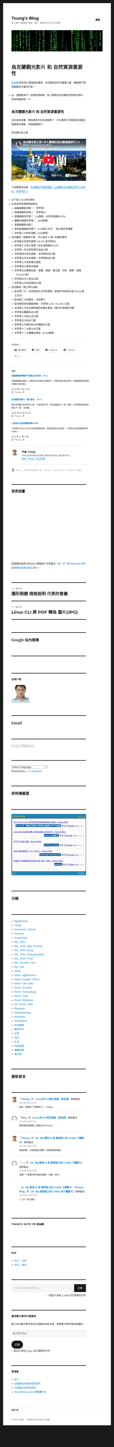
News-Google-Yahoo (26, 979)
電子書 (18, 1054)
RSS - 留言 (20, 1264)
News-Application (25, 975)
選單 (97, 19)
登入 (16, 1379)
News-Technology (25, 991)
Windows (19, 1016)
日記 (16, 1037)
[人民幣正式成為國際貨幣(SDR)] (50, 431)
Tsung (18, 470)
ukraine (70, 470)
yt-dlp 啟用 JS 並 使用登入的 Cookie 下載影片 (56, 1162)
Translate (36, 771)
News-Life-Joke (23, 983)
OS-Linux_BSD (23, 1004)
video (78, 470)
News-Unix (21, 995)
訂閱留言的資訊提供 (25, 1387)
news (54, 470)
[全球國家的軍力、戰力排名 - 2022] (50, 408)
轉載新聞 (19, 1050)
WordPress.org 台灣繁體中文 (30, 1391)
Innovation (21, 937)
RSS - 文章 (20, 1260)
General (19, 933)
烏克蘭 (15, 82)
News (47, 470)
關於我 (15, 1410)
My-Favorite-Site (24, 962)
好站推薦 (19, 1025)
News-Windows (23, 1000)
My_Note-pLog (23, 950)
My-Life (19, 966)
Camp (17, 925)
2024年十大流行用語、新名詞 (52, 1099)
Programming (22, 1012)
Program (19, 1008)
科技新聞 (19, 1045)
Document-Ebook (25, 929)
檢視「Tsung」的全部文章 (33, 458)
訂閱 (80, 1288)
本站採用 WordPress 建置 (38, 1419)
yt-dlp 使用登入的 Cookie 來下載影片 (52, 1191)
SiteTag (81, 816)
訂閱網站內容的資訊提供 (27, 1383)
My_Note (20, 941)
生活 (16, 1041)
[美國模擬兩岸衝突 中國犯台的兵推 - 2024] (50, 384)
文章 (16, 1033)
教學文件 (19, 1029)
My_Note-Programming (29, 954)
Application (21, 921)
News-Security (23, 987)
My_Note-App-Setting (28, 946)
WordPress (20, 1020)
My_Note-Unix (23, 958)
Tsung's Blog (25, 18)
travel (62, 470)
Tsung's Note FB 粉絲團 (27, 1224)
